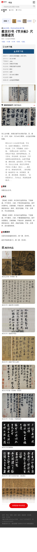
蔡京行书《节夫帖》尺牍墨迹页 (11, 419)
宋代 (18, 41)
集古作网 (6, 28)
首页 (3, 515)
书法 (10, 3)
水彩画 (29, 515)
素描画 (24, 515)
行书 (13, 41)
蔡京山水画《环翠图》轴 (9, 276)
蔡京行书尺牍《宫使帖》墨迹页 (11, 390)
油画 (15, 515)
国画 (11, 515)
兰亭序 (29, 21)
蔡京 (3, 41)
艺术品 (19, 10)
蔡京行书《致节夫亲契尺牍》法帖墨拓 (13, 476)
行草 (8, 41)
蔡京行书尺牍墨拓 (7, 447)
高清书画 (5, 10)
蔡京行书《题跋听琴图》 (9, 333)
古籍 (12, 10)
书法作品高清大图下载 (17, 28)
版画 (19, 515)
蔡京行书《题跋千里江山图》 (11, 362)
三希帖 (19, 21)
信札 (23, 41)
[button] (34, 105)
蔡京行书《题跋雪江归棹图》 (11, 305)
